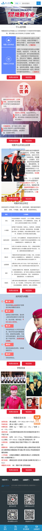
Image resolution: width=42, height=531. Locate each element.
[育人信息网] (6, 3)
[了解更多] (32, 45)
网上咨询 (14, 305)
